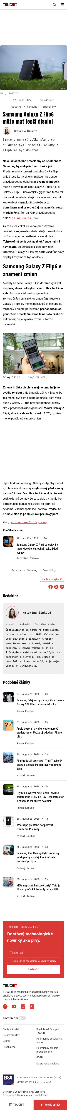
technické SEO (12, 1095)
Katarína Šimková (25, 131)
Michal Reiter (26, 775)
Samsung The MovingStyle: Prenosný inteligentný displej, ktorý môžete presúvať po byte (38, 857)
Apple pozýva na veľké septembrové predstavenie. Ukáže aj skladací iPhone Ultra (39, 732)
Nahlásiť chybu (50, 579)
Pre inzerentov (11, 1035)
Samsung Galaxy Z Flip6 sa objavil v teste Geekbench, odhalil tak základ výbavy (37, 548)
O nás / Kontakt (12, 1029)
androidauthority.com (28, 522)
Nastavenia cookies (47, 1063)
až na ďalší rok (25, 218)
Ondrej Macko (25, 868)
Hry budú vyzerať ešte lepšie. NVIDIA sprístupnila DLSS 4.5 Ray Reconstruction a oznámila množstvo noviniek (40, 797)
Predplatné (9, 1046)
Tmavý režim (10, 1018)
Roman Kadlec (25, 711)
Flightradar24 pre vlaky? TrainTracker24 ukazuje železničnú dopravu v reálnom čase (40, 764)
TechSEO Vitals (40, 1095)
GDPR (39, 1057)
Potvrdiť (33, 969)
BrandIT (7, 1040)
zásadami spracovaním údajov (41, 961)
